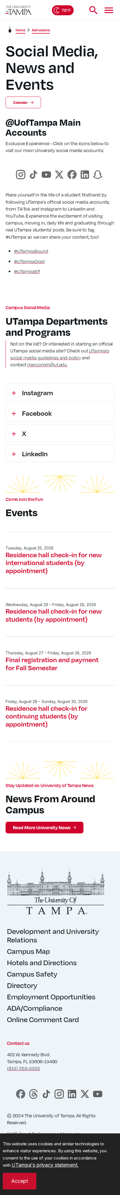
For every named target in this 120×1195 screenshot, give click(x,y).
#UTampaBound (31, 251)
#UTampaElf (27, 271)
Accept (19, 1181)
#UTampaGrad (29, 261)
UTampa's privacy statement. (44, 1165)
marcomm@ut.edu (47, 364)
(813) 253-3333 (23, 1068)
